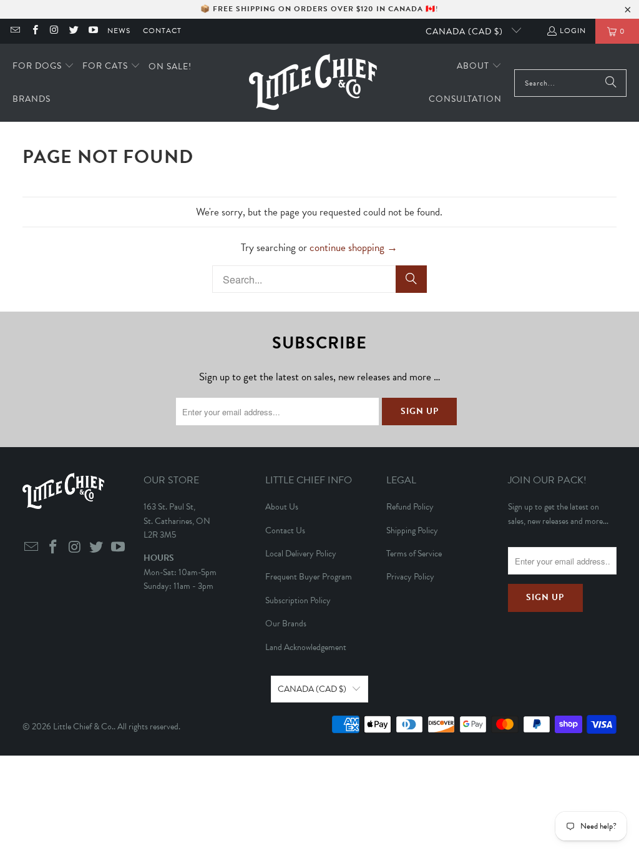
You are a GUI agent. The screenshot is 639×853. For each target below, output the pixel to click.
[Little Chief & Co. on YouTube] (92, 31)
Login (573, 30)
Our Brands (285, 623)
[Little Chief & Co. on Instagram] (54, 31)
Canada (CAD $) (465, 31)
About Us (281, 506)
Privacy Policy (410, 576)
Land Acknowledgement (305, 647)
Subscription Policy (298, 600)
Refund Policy (410, 506)
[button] (43, 66)
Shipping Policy (412, 530)
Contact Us (285, 530)
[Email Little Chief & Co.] (14, 31)
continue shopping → (354, 247)
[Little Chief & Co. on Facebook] (34, 31)
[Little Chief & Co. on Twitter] (73, 31)
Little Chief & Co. (83, 726)
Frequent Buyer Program (308, 576)
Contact (162, 30)
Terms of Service (414, 553)
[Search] (611, 83)
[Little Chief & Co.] (313, 83)
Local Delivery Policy (300, 553)
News (118, 30)
